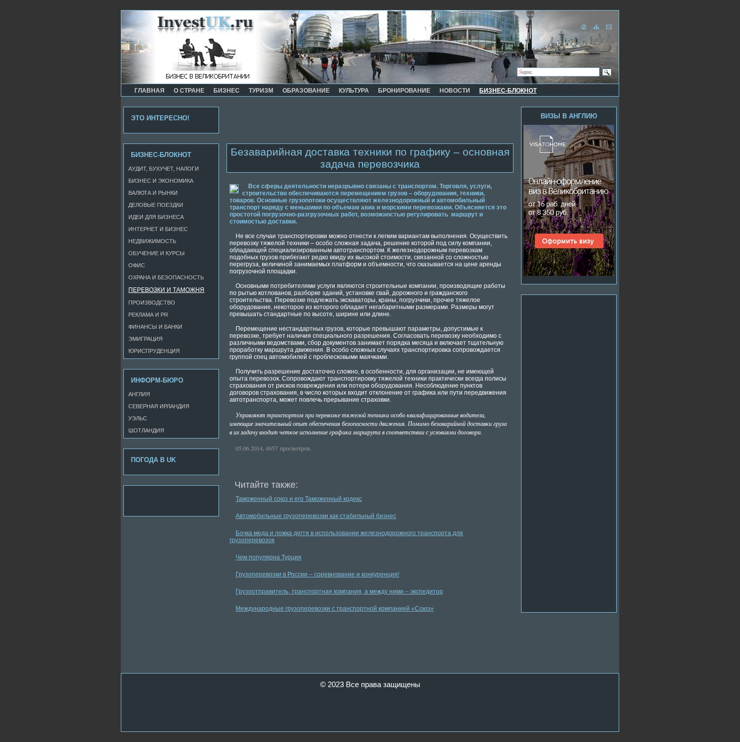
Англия (139, 394)
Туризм (261, 90)
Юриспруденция (154, 351)
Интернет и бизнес (158, 229)
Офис (136, 265)
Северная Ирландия (158, 406)
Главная (149, 90)
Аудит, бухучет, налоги (163, 169)
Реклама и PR (148, 315)
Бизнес (226, 90)
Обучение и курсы (156, 253)
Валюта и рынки (153, 193)
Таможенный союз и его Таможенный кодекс (299, 498)
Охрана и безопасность (166, 277)
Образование (306, 90)
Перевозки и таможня (166, 289)
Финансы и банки (155, 327)
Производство (151, 303)
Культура (354, 90)
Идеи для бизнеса (156, 217)
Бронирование (404, 90)
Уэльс (137, 418)
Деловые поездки (155, 205)
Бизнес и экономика (160, 181)
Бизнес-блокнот (508, 90)
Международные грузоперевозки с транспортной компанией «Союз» (335, 608)
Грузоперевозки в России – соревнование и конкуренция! (317, 574)
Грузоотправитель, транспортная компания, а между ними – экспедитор (339, 591)
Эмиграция (145, 339)
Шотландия (146, 430)
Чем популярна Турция (269, 557)
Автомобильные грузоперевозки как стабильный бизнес (316, 516)
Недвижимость (152, 241)
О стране (189, 90)
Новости (454, 90)
